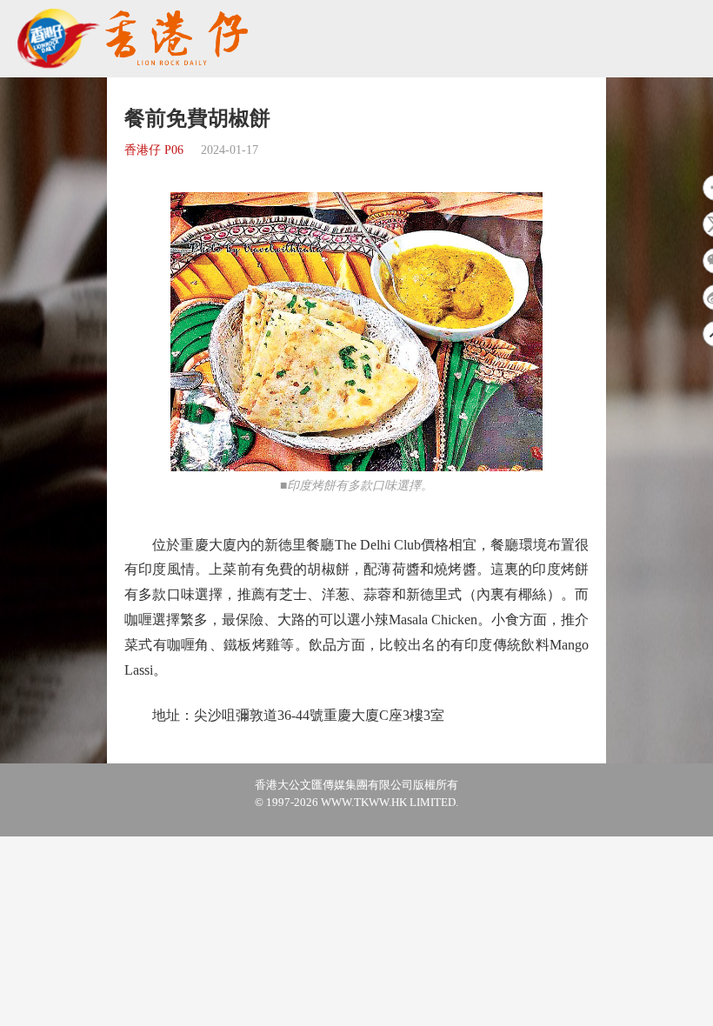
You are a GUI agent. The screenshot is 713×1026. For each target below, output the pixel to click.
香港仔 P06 (153, 150)
